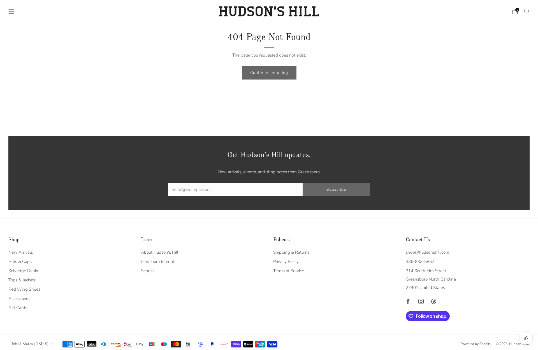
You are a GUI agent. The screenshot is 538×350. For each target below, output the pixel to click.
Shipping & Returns (291, 252)
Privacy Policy (286, 261)
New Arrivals (20, 252)
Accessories (19, 298)
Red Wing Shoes (24, 289)
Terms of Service (288, 271)
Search (147, 271)
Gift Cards (17, 308)
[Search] (527, 11)
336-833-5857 (420, 261)
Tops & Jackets (22, 280)
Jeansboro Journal (157, 261)
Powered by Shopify (476, 344)
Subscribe (336, 189)
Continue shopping (269, 72)
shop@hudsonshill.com (427, 252)
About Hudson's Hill (159, 252)
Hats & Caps (20, 261)
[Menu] (11, 11)
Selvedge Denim (24, 271)
